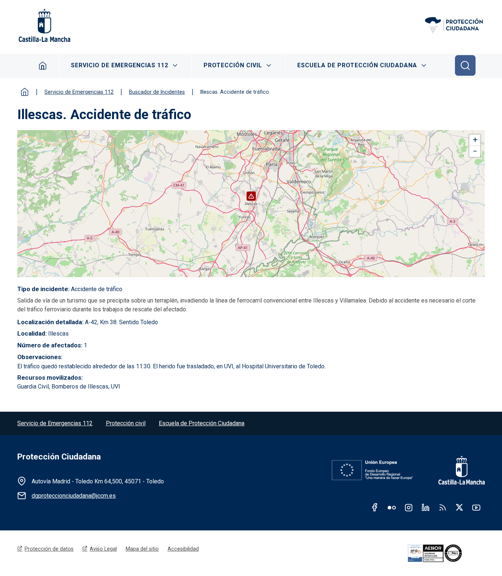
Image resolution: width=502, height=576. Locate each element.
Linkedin (425, 507)
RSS (442, 507)
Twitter (459, 507)
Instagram (408, 507)
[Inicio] (454, 25)
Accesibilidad (183, 549)
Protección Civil (233, 65)
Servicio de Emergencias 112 (119, 65)
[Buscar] (465, 65)
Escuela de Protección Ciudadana (357, 65)
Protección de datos (49, 549)
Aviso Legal (103, 549)
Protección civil (126, 423)
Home (42, 65)
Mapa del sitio (142, 549)
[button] (251, 196)
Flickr (391, 507)
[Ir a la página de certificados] (445, 553)
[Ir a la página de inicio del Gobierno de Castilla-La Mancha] (43, 25)
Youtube (476, 507)
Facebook (374, 507)
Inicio (24, 91)
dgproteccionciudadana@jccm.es (74, 495)
